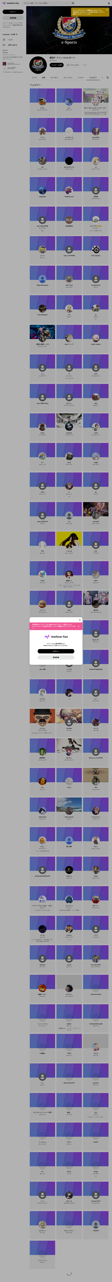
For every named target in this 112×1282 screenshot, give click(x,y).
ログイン (56, 651)
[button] (56, 626)
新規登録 (56, 657)
